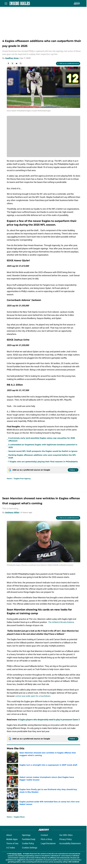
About (9, 835)
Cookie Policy (28, 843)
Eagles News (19, 817)
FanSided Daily (28, 839)
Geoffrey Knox (12, 58)
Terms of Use (12, 843)
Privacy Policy (65, 839)
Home (9, 479)
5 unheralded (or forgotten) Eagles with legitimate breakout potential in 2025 (42, 446)
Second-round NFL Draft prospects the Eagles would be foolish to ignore (42, 451)
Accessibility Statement (70, 843)
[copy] (20, 63)
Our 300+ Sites (65, 835)
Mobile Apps (12, 839)
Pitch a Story (46, 839)
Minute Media (17, 853)
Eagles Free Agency (22, 479)
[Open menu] (6, 3)
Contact (44, 835)
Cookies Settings (29, 847)
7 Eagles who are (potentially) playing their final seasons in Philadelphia (43, 462)
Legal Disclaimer (48, 843)
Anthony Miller (12, 512)
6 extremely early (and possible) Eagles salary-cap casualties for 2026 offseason (41, 439)
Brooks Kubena (61, 622)
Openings (26, 835)
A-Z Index (10, 847)
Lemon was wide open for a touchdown (32, 696)
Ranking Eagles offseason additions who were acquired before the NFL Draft (42, 456)
